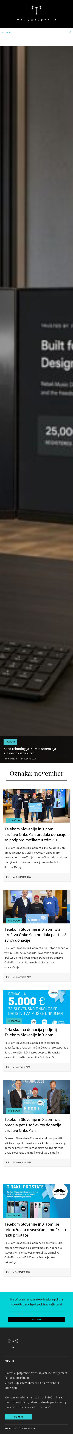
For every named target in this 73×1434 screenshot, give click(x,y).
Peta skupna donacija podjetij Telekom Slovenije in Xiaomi (30, 1032)
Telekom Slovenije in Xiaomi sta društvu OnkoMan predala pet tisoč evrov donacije (35, 934)
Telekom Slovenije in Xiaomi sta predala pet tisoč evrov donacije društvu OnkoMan (32, 1125)
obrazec (32, 1383)
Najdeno (10, 742)
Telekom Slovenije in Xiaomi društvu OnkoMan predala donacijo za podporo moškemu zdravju (35, 834)
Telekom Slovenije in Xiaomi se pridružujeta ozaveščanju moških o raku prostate (35, 1229)
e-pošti (9, 1383)
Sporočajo (14, 820)
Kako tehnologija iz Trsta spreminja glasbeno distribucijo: (30, 750)
